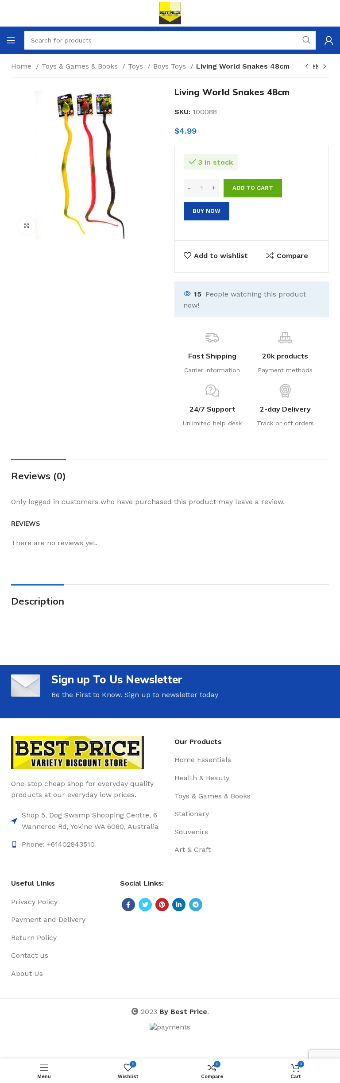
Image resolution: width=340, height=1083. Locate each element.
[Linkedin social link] (178, 904)
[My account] (329, 40)
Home (22, 66)
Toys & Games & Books (81, 66)
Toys (136, 66)
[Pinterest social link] (162, 904)
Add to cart (252, 188)
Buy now (206, 211)
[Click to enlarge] (26, 226)
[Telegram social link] (195, 904)
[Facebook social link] (128, 904)
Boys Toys (170, 66)
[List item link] (88, 820)
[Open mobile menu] (11, 40)
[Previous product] (306, 66)
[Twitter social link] (145, 904)
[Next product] (324, 66)
